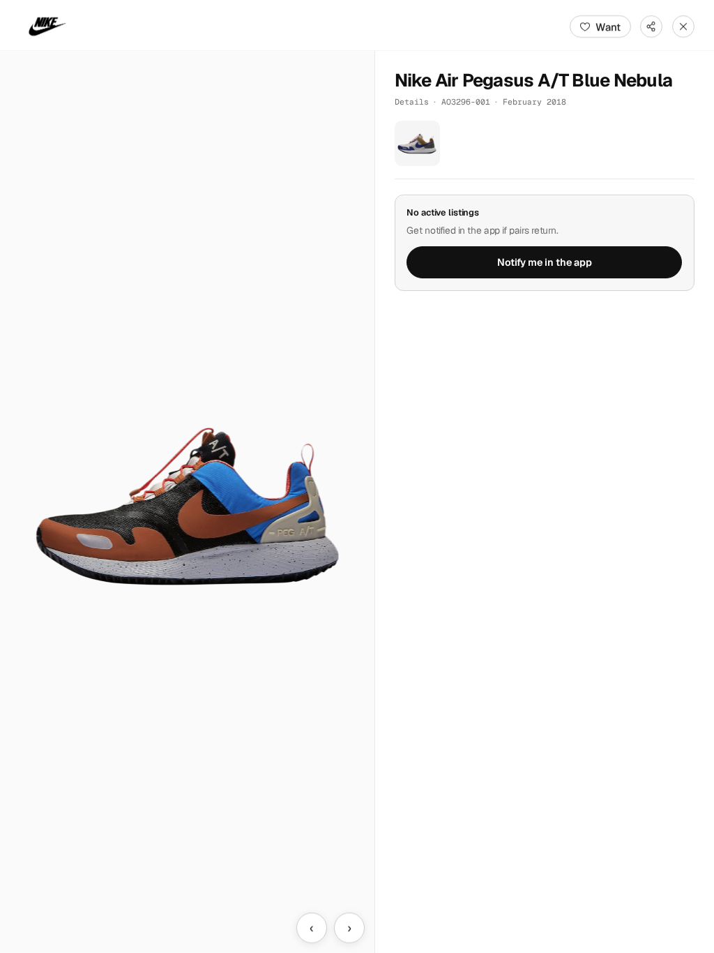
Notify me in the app (544, 262)
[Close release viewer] (683, 26)
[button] (187, 502)
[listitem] (417, 143)
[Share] (651, 26)
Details (412, 101)
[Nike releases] (47, 26)
